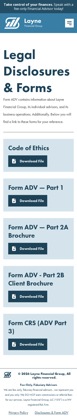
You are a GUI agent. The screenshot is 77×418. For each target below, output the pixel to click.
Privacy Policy (18, 413)
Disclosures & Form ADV (51, 413)
